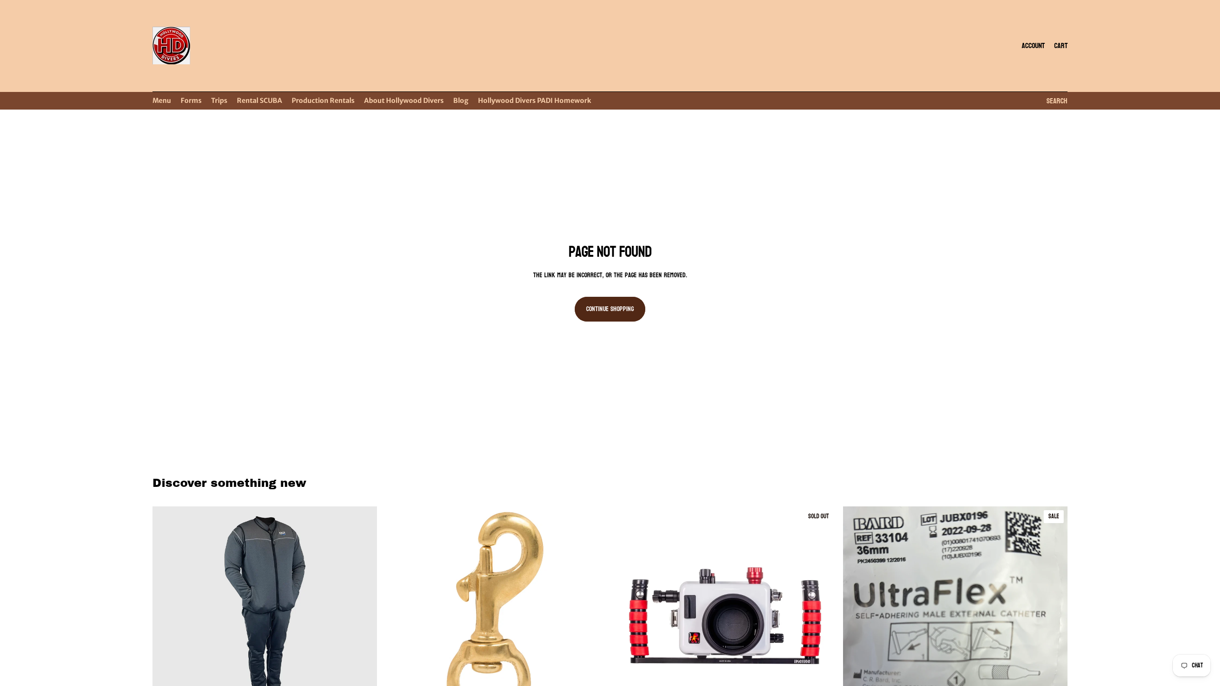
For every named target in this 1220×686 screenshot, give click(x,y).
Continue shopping (610, 309)
